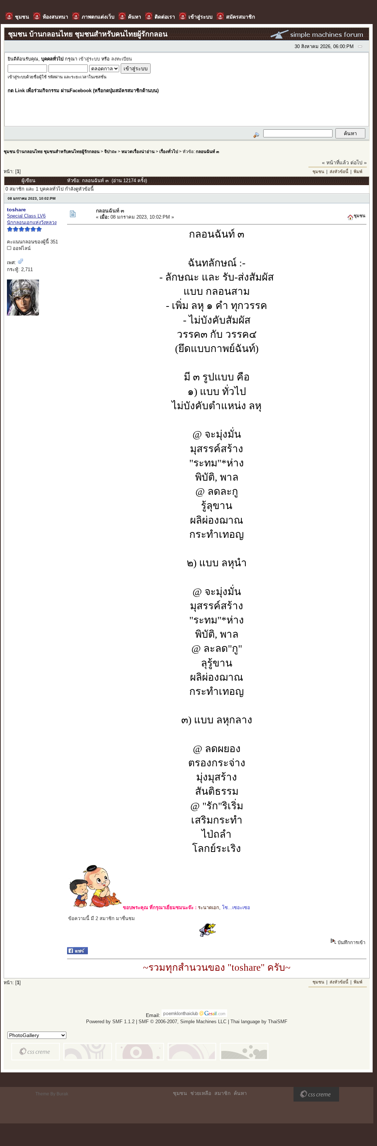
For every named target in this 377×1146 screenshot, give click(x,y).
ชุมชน (318, 171)
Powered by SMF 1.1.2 (110, 1021)
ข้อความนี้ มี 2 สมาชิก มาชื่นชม (101, 918)
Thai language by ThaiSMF (258, 1021)
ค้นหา (240, 1093)
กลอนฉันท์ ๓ (207, 151)
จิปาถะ (110, 151)
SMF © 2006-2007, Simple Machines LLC (182, 1021)
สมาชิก (222, 1093)
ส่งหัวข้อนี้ (339, 171)
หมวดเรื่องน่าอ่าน (138, 151)
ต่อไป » (358, 162)
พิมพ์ (358, 171)
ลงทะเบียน (121, 59)
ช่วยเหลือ (200, 1093)
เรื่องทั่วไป (168, 151)
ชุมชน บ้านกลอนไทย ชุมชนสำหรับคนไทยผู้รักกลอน (52, 151)
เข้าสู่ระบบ (89, 59)
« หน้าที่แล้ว (335, 162)
